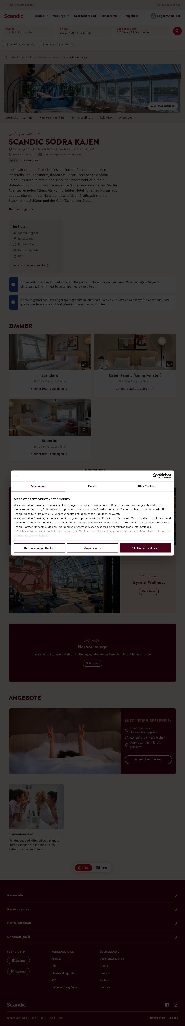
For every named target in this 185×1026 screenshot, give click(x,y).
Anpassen (90, 548)
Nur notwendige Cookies (39, 548)
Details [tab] (92, 486)
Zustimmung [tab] (38, 486)
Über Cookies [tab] (146, 486)
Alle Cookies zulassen (145, 548)
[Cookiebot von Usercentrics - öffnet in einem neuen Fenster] (155, 476)
